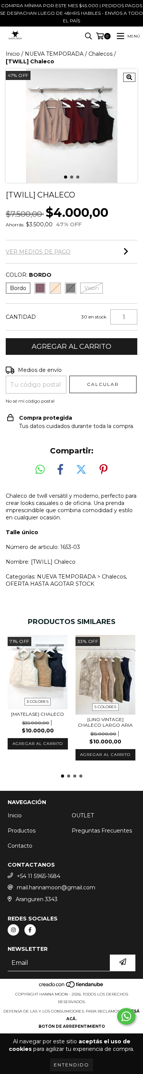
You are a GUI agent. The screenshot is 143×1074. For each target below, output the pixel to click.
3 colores (37, 701)
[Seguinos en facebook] (30, 930)
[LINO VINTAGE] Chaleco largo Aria (105, 722)
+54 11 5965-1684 (38, 876)
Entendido (71, 1065)
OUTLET (83, 815)
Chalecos (100, 53)
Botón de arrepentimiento (72, 1026)
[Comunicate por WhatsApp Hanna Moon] (126, 1016)
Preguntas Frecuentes (102, 830)
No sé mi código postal (30, 401)
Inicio (13, 53)
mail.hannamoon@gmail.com (56, 887)
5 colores (105, 706)
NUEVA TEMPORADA (54, 53)
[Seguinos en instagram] (13, 930)
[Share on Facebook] (60, 469)
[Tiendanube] (71, 986)
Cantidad (21, 317)
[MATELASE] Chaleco (37, 714)
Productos (21, 830)
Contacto (20, 845)
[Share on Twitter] (81, 469)
